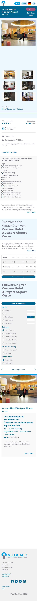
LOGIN (24, 3)
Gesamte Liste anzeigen (18, 277)
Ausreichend (9, 320)
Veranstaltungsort (11, 350)
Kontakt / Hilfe (6, 574)
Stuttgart (20, 109)
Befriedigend (9, 317)
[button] (5, 86)
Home (3, 109)
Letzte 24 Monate (11, 340)
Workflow (8, 353)
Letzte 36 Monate (11, 343)
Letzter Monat (9, 330)
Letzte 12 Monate (11, 337)
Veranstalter (9, 360)
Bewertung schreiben (18, 303)
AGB (3, 589)
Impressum (5, 576)
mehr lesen (31, 212)
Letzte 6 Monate (10, 333)
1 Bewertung (31, 121)
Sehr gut (7, 310)
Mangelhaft (9, 323)
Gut (6, 314)
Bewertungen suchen (18, 370)
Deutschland (11, 109)
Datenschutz (5, 586)
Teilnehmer (9, 363)
